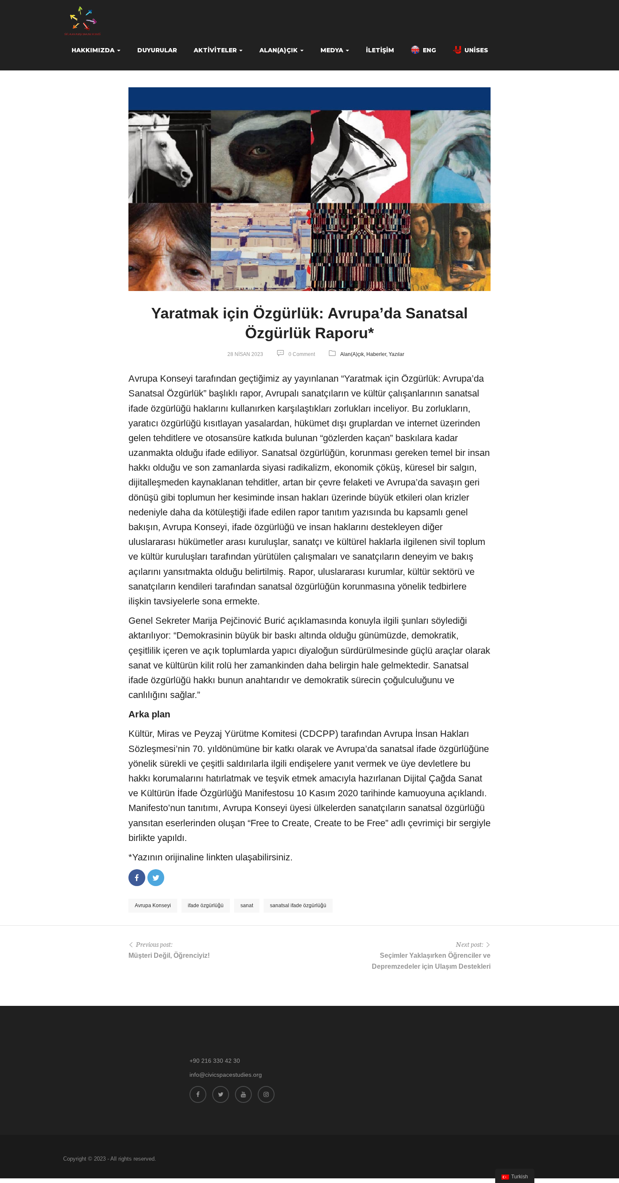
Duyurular (157, 50)
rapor (250, 393)
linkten (219, 857)
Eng (429, 50)
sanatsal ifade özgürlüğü (298, 905)
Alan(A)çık (279, 50)
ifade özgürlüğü (206, 905)
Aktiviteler (216, 50)
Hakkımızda (94, 50)
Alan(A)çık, (353, 354)
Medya (332, 50)
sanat (246, 905)
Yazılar (396, 354)
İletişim (380, 50)
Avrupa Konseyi (153, 905)
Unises (476, 50)
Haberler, (377, 354)
